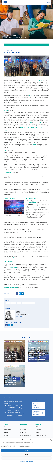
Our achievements (24, 427)
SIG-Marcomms (13, 267)
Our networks (23, 429)
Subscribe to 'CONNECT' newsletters (36, 405)
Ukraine (29, 303)
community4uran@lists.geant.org (13, 257)
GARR (30, 122)
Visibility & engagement (26, 435)
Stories (10, 37)
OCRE (34, 144)
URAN (17, 99)
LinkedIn (22, 293)
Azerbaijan (13, 303)
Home (5, 37)
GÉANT (31, 95)
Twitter (20, 293)
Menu (48, 2)
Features (6, 435)
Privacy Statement (29, 461)
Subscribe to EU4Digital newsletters (36, 413)
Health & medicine (32, 341)
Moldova (24, 303)
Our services (23, 432)
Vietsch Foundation (31, 202)
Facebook (17, 293)
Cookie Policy (22, 461)
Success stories (8, 429)
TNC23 (40, 80)
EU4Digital (38, 429)
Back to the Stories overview (14, 45)
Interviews (6, 432)
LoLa (39, 122)
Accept (26, 450)
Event (46, 341)
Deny (26, 454)
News (34, 303)
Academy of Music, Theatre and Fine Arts (31, 127)
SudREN (36, 99)
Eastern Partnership (40, 435)
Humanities (7, 341)
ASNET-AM (7, 130)
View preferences (26, 458)
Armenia (8, 303)
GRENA (6, 151)
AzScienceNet (7, 172)
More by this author (21, 316)
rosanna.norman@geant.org (23, 314)
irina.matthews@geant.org (11, 287)
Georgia (19, 303)
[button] (51, 440)
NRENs (37, 427)
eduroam (13, 366)
